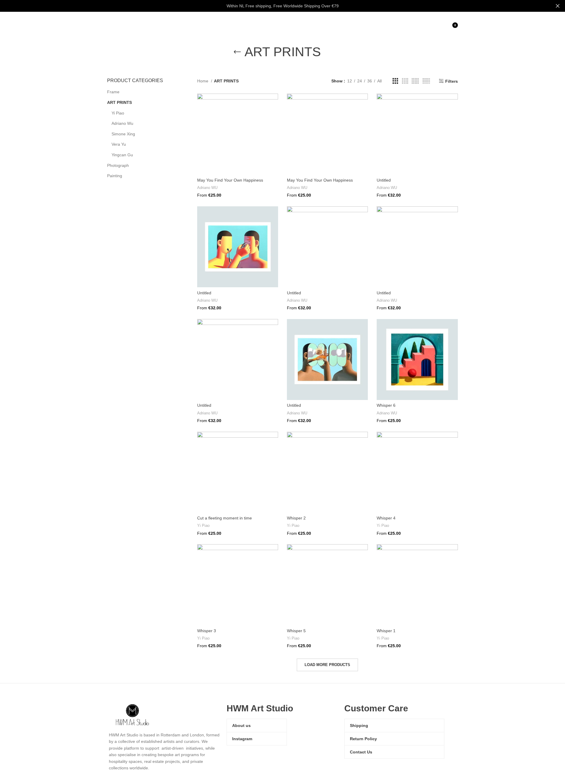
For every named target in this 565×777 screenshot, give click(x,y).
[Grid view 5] (415, 81)
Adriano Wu (122, 123)
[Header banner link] (273, 6)
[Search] (424, 25)
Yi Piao (118, 113)
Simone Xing (123, 134)
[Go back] (237, 52)
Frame (113, 91)
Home (203, 81)
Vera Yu (119, 144)
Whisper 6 (386, 405)
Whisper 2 (296, 518)
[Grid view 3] (395, 81)
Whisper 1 (386, 630)
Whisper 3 (206, 630)
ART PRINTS (119, 102)
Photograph (118, 165)
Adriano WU (207, 187)
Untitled (384, 180)
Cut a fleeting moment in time (224, 518)
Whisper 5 (296, 630)
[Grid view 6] (426, 81)
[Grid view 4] (405, 81)
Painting (114, 175)
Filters (451, 81)
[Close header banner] (557, 6)
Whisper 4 (386, 518)
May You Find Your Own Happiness (230, 180)
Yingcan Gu (122, 154)
